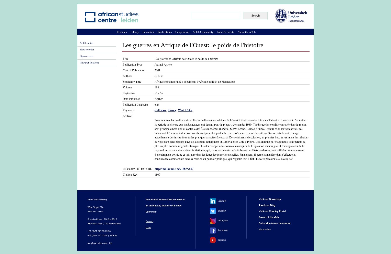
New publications (89, 62)
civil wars (160, 110)
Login (148, 227)
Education (148, 31)
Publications (165, 31)
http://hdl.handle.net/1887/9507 (174, 169)
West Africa (185, 110)
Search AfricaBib (269, 217)
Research (122, 31)
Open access (86, 56)
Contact (149, 221)
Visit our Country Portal (272, 211)
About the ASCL (247, 31)
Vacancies (265, 229)
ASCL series (86, 43)
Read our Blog (267, 205)
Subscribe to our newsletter (275, 223)
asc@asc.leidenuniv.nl (100, 243)
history (172, 110)
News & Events (225, 31)
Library (135, 31)
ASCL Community (203, 31)
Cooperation (182, 31)
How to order (87, 49)
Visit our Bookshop (270, 199)
